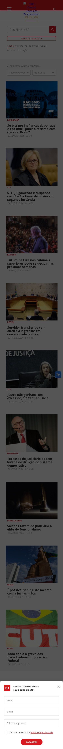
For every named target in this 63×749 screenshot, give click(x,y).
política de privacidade (42, 732)
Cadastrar (31, 741)
